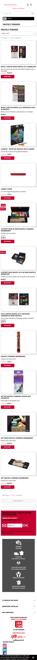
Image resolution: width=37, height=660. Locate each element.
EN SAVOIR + (7, 76)
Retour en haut (18, 501)
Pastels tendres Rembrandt (13, 356)
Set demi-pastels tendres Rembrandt (17, 438)
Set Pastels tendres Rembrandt (15, 478)
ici (29, 659)
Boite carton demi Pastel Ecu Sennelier (18, 67)
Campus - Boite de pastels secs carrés (17, 149)
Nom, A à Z (18, 33)
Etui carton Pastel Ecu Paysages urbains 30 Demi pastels (15, 315)
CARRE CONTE (6, 189)
